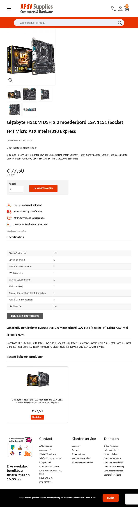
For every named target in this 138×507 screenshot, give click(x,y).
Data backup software (113, 471)
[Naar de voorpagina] (36, 14)
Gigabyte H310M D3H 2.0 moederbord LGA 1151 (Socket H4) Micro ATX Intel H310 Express (37, 401)
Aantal (12, 184)
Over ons (75, 446)
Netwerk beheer (111, 454)
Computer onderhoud (113, 463)
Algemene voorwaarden (82, 463)
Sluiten (110, 498)
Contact (75, 450)
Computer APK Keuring (114, 467)
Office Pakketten (111, 446)
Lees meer (90, 498)
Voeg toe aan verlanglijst (16, 231)
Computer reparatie (112, 458)
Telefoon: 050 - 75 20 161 (50, 458)
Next (51, 57)
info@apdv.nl (45, 463)
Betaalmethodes (79, 454)
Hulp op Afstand (111, 450)
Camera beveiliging (112, 475)
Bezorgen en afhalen (81, 458)
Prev (12, 57)
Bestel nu (37, 417)
